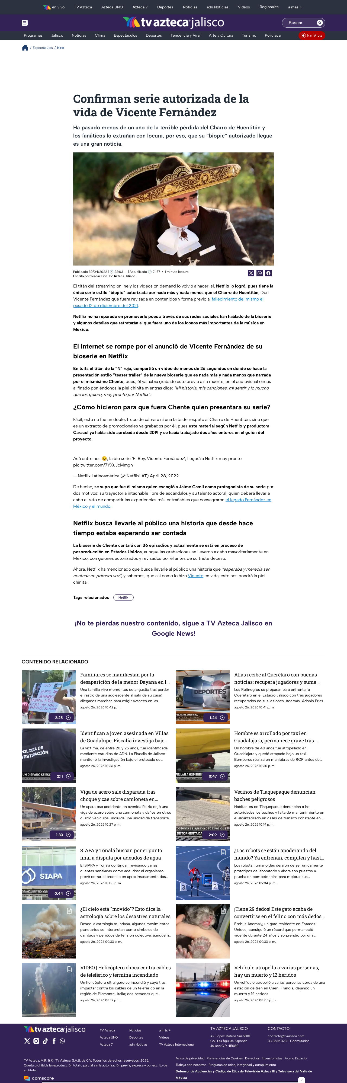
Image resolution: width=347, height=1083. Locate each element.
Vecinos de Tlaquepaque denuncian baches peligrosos (275, 795)
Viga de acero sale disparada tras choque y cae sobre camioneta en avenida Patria (118, 795)
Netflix (123, 597)
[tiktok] (45, 1042)
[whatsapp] (62, 1042)
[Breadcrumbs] (27, 47)
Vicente (195, 575)
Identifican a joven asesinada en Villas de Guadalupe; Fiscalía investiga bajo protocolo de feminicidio (124, 737)
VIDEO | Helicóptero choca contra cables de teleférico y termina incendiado (125, 971)
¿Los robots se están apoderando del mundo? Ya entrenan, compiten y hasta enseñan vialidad (279, 854)
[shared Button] (259, 273)
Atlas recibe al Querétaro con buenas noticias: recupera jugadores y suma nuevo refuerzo (275, 678)
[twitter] (27, 1042)
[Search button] (320, 23)
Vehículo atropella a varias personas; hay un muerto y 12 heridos (276, 971)
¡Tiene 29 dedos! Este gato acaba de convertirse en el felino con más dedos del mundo (278, 913)
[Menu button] (43, 23)
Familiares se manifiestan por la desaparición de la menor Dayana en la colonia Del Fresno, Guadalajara (124, 678)
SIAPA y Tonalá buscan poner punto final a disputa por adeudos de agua (121, 854)
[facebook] (54, 1042)
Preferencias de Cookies (225, 1058)
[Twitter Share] (251, 273)
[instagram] (36, 1042)
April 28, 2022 (164, 475)
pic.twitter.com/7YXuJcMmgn (103, 465)
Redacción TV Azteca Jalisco (113, 276)
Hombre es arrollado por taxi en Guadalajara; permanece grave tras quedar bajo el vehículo (274, 737)
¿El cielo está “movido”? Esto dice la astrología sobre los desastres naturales (125, 912)
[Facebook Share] (268, 273)
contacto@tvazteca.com (286, 1036)
